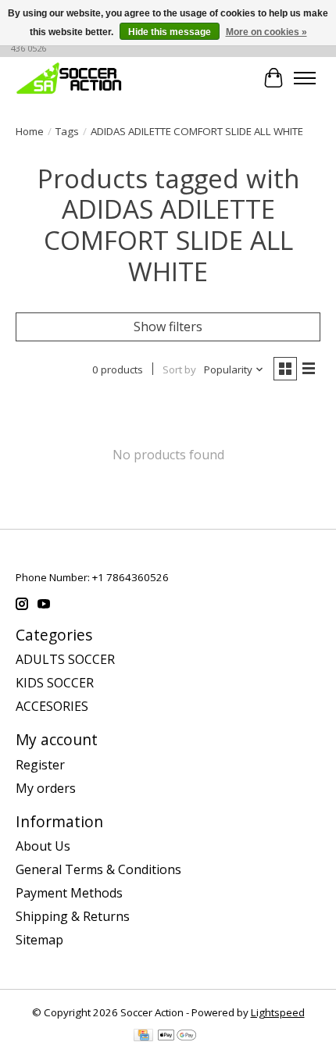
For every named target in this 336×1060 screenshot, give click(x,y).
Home (30, 131)
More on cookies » (266, 32)
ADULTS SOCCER (65, 659)
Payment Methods (69, 892)
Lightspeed (278, 1012)
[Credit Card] (143, 1036)
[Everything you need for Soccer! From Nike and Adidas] (69, 78)
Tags (67, 131)
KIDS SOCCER (55, 682)
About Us (43, 846)
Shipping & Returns (73, 916)
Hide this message (169, 32)
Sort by (179, 369)
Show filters (168, 326)
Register (40, 764)
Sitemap (39, 939)
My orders (46, 788)
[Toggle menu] (304, 78)
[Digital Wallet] (177, 1036)
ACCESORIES (52, 706)
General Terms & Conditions (98, 869)
